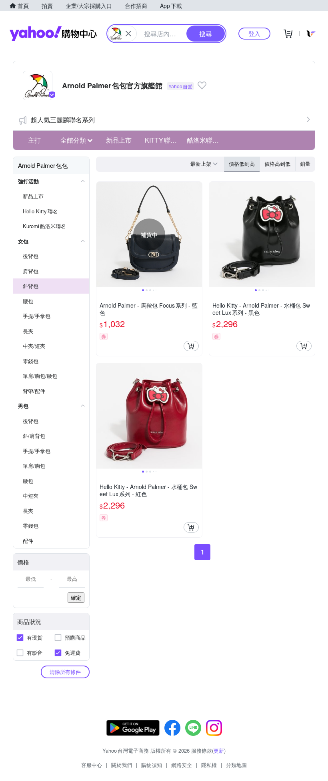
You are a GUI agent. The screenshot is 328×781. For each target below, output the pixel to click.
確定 (76, 597)
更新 (219, 750)
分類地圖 (236, 765)
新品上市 (119, 140)
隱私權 (209, 765)
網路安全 (181, 765)
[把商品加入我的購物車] (191, 346)
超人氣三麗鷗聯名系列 (63, 119)
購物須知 (151, 765)
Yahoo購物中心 (53, 33)
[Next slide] (197, 234)
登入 (254, 33)
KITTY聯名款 (163, 140)
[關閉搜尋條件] (128, 33)
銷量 (305, 163)
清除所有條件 (65, 672)
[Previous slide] (101, 234)
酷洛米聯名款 (205, 140)
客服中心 (91, 765)
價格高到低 (277, 163)
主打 (34, 140)
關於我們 (121, 765)
